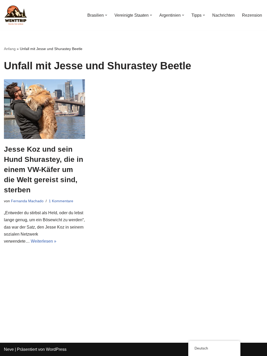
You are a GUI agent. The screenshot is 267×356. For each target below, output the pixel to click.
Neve (9, 349)
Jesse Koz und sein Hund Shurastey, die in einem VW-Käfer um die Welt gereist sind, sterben (43, 169)
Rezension (252, 15)
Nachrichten (223, 15)
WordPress (56, 349)
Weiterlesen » (43, 241)
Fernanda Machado (27, 201)
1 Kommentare (61, 201)
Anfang (10, 49)
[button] (106, 15)
